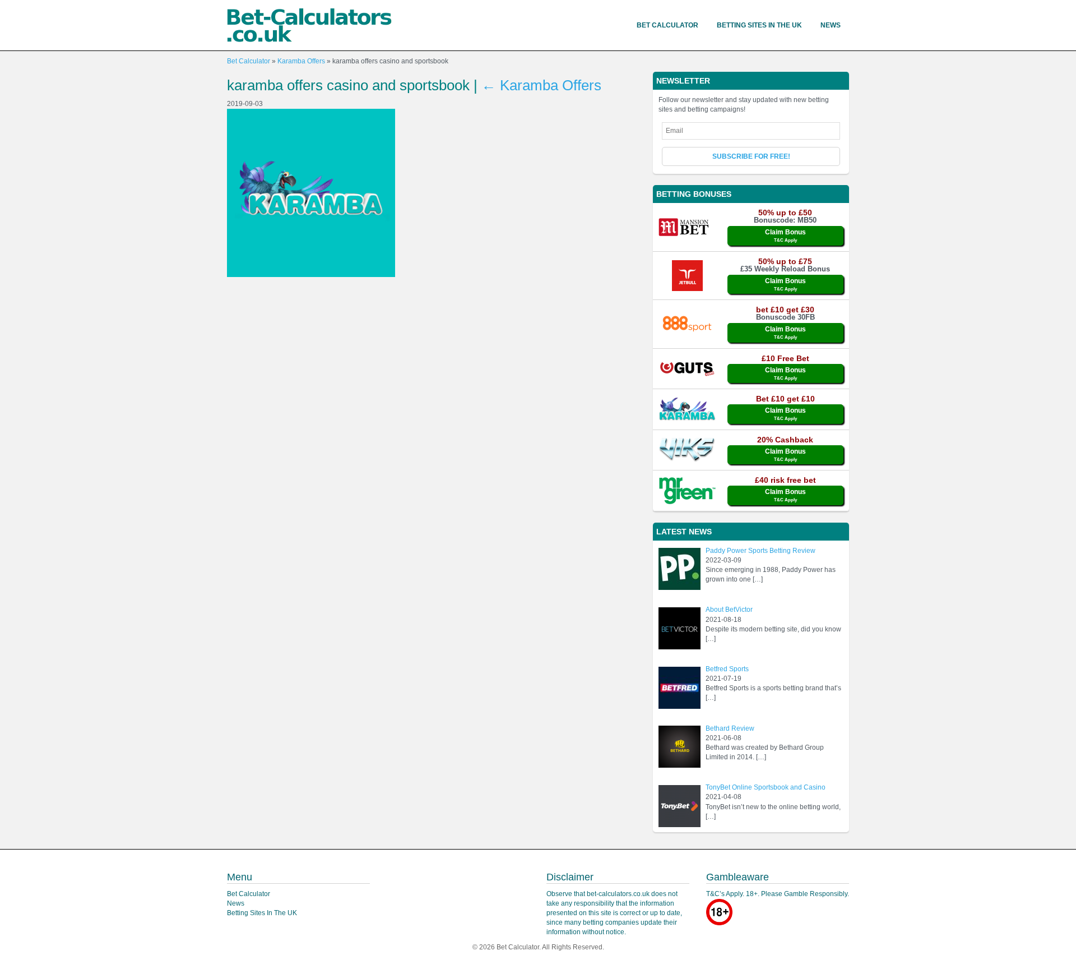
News (830, 25)
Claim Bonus (785, 235)
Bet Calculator (667, 25)
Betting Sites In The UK (759, 25)
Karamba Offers (301, 61)
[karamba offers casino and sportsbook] (311, 192)
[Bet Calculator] (309, 25)
